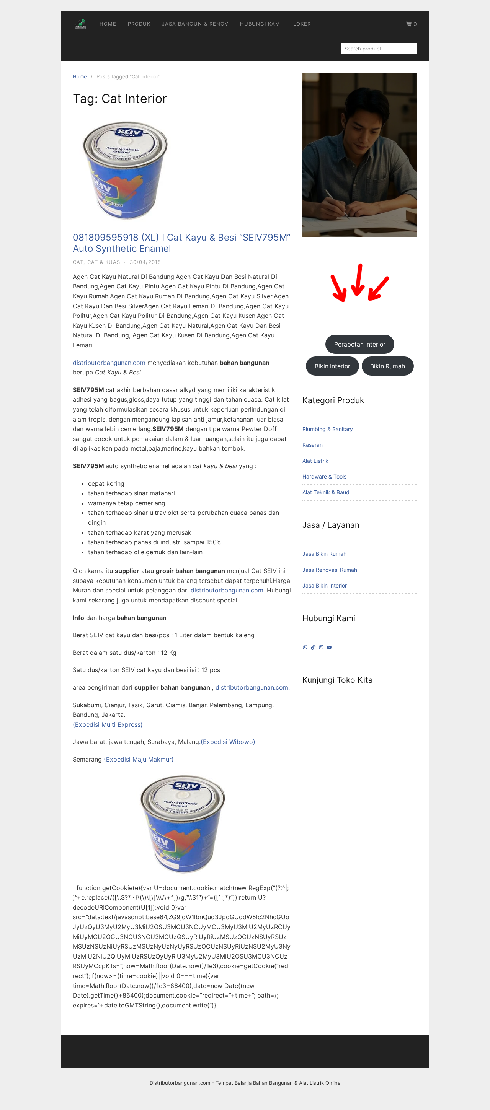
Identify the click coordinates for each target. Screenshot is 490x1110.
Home (108, 24)
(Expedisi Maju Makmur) (139, 759)
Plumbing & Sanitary (327, 429)
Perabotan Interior (359, 344)
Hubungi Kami (261, 24)
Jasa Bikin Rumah (324, 553)
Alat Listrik (315, 460)
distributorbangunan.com (109, 362)
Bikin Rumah (387, 366)
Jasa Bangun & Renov (195, 24)
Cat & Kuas (103, 262)
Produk (139, 24)
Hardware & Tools (324, 476)
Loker (302, 24)
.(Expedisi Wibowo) (227, 741)
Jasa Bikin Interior (324, 585)
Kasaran (312, 444)
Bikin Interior (332, 366)
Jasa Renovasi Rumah (329, 569)
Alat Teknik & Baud (326, 492)
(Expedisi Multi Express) (108, 724)
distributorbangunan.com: (252, 687)
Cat (78, 262)
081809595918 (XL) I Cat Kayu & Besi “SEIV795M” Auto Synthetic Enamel (182, 243)
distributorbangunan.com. (228, 590)
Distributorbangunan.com (180, 1083)
